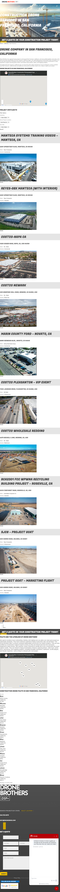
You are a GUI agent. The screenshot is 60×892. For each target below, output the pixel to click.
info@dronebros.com (8, 820)
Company (5, 834)
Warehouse (7, 443)
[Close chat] (57, 889)
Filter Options (3, 113)
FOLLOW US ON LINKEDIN (9, 881)
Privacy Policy (17, 877)
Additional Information (8, 855)
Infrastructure (7, 394)
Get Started (3, 42)
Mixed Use (6, 297)
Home (1, 43)
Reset (1, 129)
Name (4, 840)
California (6, 43)
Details (1, 182)
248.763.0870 (4, 815)
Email (4, 845)
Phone (4, 850)
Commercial (7, 152)
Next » (4, 627)
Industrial (6, 200)
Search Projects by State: (10, 810)
